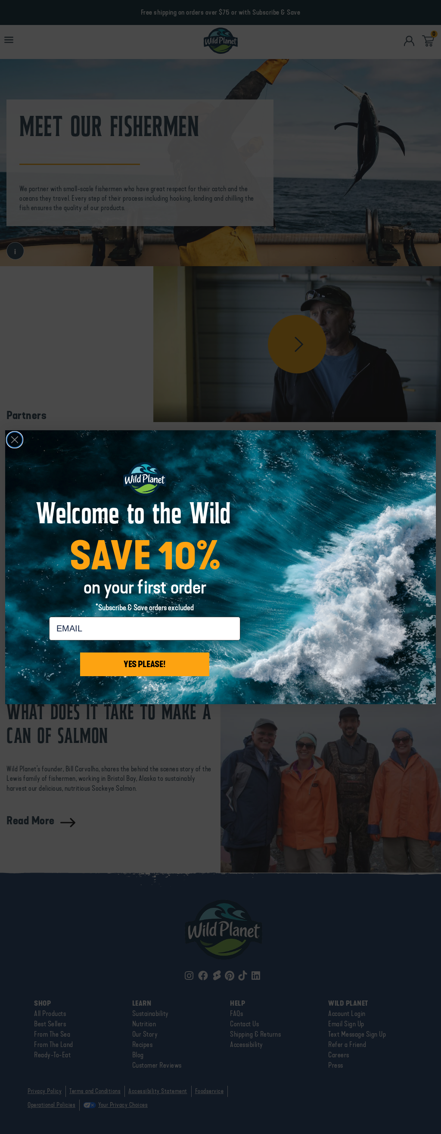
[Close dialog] (14, 439)
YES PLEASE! (145, 664)
